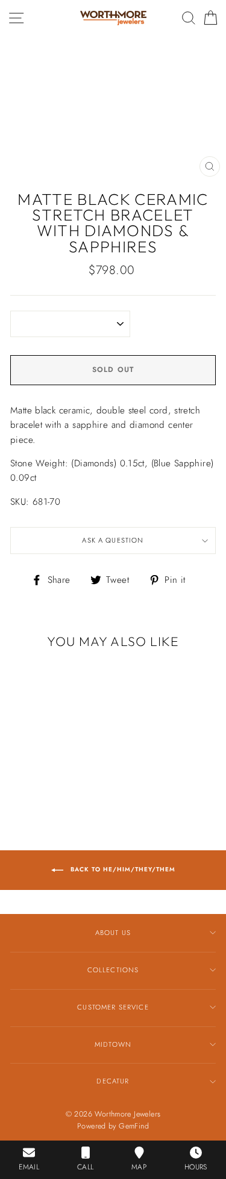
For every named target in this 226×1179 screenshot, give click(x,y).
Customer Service (112, 1007)
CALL (85, 1167)
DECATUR (112, 1081)
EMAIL (29, 1167)
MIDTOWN (113, 1044)
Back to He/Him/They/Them (121, 869)
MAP (138, 1167)
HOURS (195, 1167)
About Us (113, 932)
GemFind (134, 1126)
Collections (113, 970)
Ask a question (112, 540)
